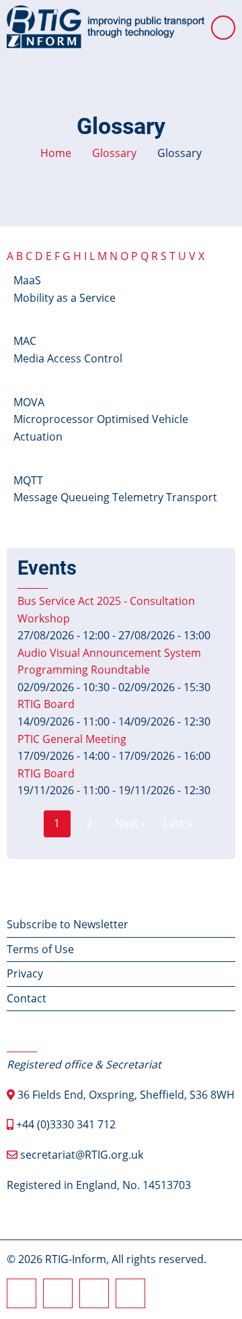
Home (55, 153)
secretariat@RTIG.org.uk (81, 1154)
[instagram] (58, 1293)
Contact (26, 998)
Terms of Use (40, 949)
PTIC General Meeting (71, 739)
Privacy (25, 973)
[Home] (105, 26)
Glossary (114, 153)
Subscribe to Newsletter (67, 924)
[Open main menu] (223, 27)
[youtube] (130, 1293)
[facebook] (21, 1293)
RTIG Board (46, 704)
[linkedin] (94, 1293)
